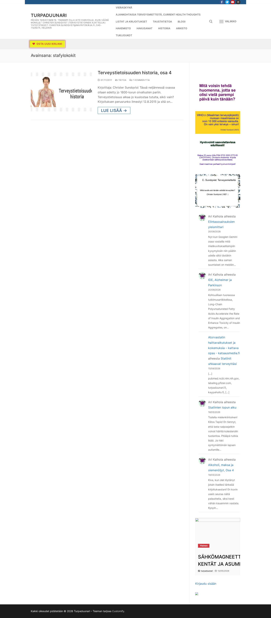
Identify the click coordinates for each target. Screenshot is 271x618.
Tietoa (122, 80)
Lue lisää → (114, 110)
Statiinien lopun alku (222, 407)
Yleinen (204, 545)
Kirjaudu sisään (205, 583)
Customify (118, 611)
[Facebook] (222, 2)
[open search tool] (211, 21)
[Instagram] (238, 2)
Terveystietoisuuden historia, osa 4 (135, 72)
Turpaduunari (49, 15)
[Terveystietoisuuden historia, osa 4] (61, 92)
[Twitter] (227, 2)
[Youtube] (232, 2)
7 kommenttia (141, 80)
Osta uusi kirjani (49, 43)
